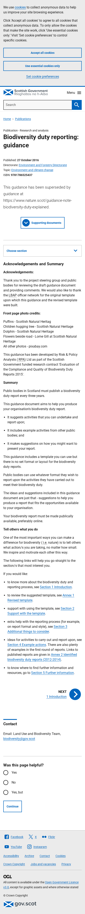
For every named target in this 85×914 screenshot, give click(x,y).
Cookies (60, 856)
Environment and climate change (32, 170)
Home (7, 119)
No (14, 782)
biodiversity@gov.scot (19, 739)
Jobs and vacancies (43, 864)
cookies (20, 7)
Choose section (17, 250)
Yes (14, 772)
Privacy (66, 864)
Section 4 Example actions (26, 645)
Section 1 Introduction (56, 587)
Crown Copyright (14, 864)
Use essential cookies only (42, 66)
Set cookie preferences (42, 77)
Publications (23, 119)
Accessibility (11, 856)
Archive (29, 856)
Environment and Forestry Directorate (43, 165)
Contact (45, 856)
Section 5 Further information (52, 673)
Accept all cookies (42, 52)
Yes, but (17, 792)
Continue (13, 806)
